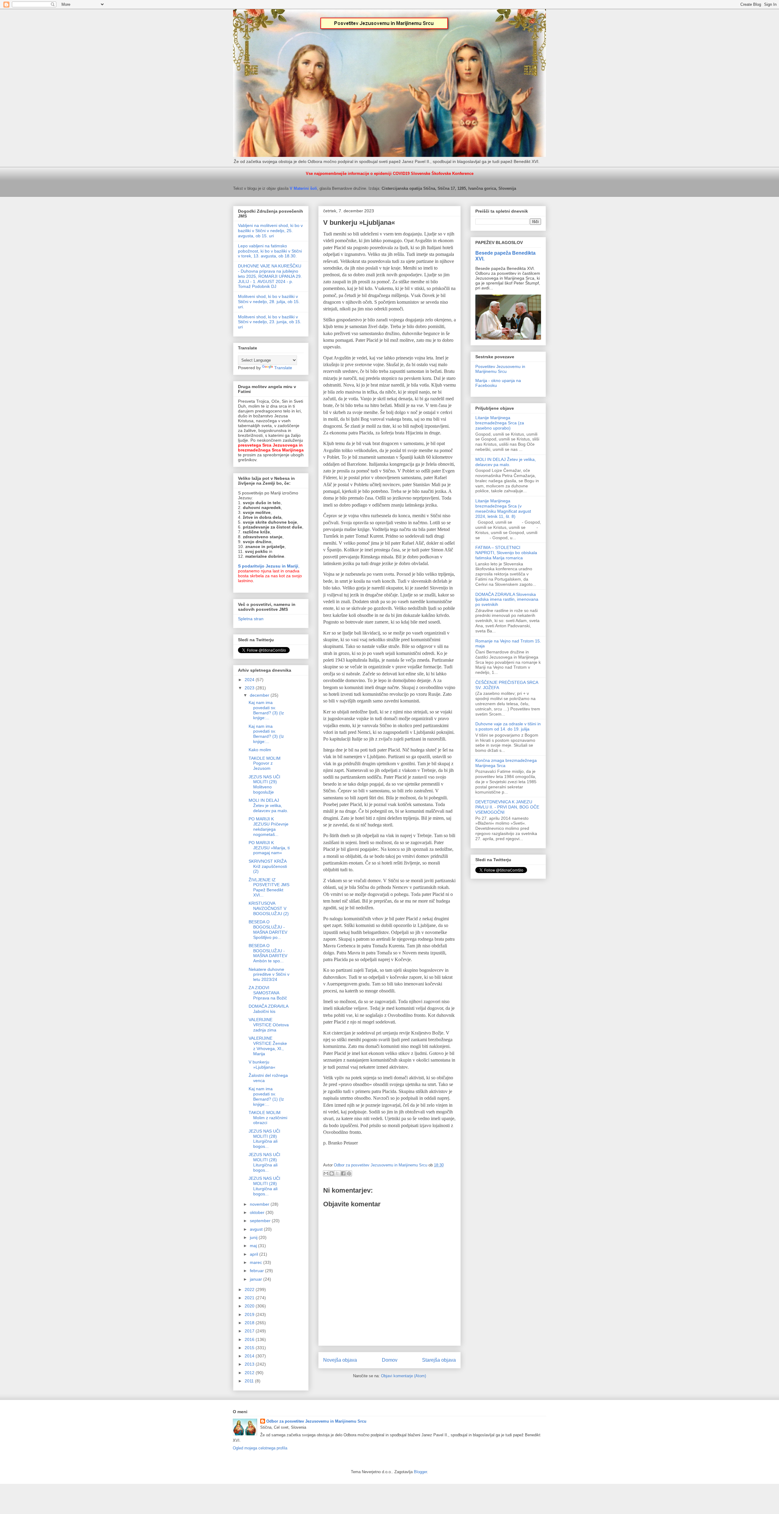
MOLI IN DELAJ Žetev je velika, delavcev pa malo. (268, 805)
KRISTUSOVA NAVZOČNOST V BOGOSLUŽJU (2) (269, 908)
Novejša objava (340, 1360)
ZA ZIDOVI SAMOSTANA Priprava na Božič (268, 992)
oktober (258, 1212)
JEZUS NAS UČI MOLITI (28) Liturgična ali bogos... (264, 1139)
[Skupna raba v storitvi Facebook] (343, 1173)
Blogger (420, 1472)
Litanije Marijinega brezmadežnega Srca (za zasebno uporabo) (499, 422)
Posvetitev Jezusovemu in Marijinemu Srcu (500, 369)
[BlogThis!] (332, 1173)
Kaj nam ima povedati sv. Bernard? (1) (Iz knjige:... (266, 1096)
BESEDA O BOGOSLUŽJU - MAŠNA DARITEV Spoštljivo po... (268, 929)
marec (256, 1262)
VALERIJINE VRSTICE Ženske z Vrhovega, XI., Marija (268, 1046)
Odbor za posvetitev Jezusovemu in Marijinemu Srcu (316, 1421)
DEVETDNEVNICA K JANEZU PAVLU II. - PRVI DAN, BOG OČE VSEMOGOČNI (507, 807)
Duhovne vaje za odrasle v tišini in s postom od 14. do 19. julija (508, 726)
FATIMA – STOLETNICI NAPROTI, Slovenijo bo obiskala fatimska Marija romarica (506, 552)
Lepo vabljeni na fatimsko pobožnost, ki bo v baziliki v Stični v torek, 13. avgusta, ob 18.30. (270, 251)
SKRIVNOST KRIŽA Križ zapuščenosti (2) (268, 866)
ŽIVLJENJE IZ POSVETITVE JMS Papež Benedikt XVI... (269, 887)
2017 (250, 1330)
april (254, 1254)
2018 (250, 1322)
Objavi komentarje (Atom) (403, 1376)
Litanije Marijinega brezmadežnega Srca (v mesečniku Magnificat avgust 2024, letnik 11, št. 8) (503, 508)
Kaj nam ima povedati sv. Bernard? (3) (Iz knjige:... (266, 710)
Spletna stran (251, 618)
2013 (250, 1364)
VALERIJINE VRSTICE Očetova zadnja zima (269, 1024)
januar (256, 1279)
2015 (250, 1347)
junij (254, 1237)
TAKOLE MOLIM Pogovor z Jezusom (265, 763)
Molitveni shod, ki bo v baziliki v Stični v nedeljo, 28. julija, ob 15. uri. (269, 301)
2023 (250, 687)
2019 (250, 1314)
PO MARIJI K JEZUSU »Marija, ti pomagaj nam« (269, 847)
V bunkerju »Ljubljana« (262, 1064)
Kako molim (260, 749)
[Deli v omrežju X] (337, 1173)
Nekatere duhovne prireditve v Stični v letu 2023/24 (269, 974)
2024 (250, 679)
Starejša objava (439, 1360)
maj (254, 1245)
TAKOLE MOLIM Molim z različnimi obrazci (268, 1117)
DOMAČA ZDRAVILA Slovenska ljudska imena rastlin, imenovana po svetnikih (506, 599)
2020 (250, 1306)
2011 (250, 1380)
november (260, 1204)
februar (257, 1270)
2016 (250, 1339)
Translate (283, 367)
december (260, 695)
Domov (389, 1360)
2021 (250, 1297)
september (261, 1220)
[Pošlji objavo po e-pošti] (326, 1173)
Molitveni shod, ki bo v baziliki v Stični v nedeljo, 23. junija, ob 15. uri (269, 322)
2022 (250, 1289)
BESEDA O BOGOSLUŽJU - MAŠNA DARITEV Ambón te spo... (268, 953)
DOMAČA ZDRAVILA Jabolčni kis (268, 1009)
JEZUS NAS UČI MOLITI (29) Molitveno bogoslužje (264, 784)
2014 (250, 1355)
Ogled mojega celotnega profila (260, 1448)
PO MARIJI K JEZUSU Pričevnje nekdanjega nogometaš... (268, 826)
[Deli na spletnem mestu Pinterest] (349, 1173)
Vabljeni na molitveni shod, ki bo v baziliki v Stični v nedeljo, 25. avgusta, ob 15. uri (270, 230)
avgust (257, 1229)
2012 (250, 1372)
